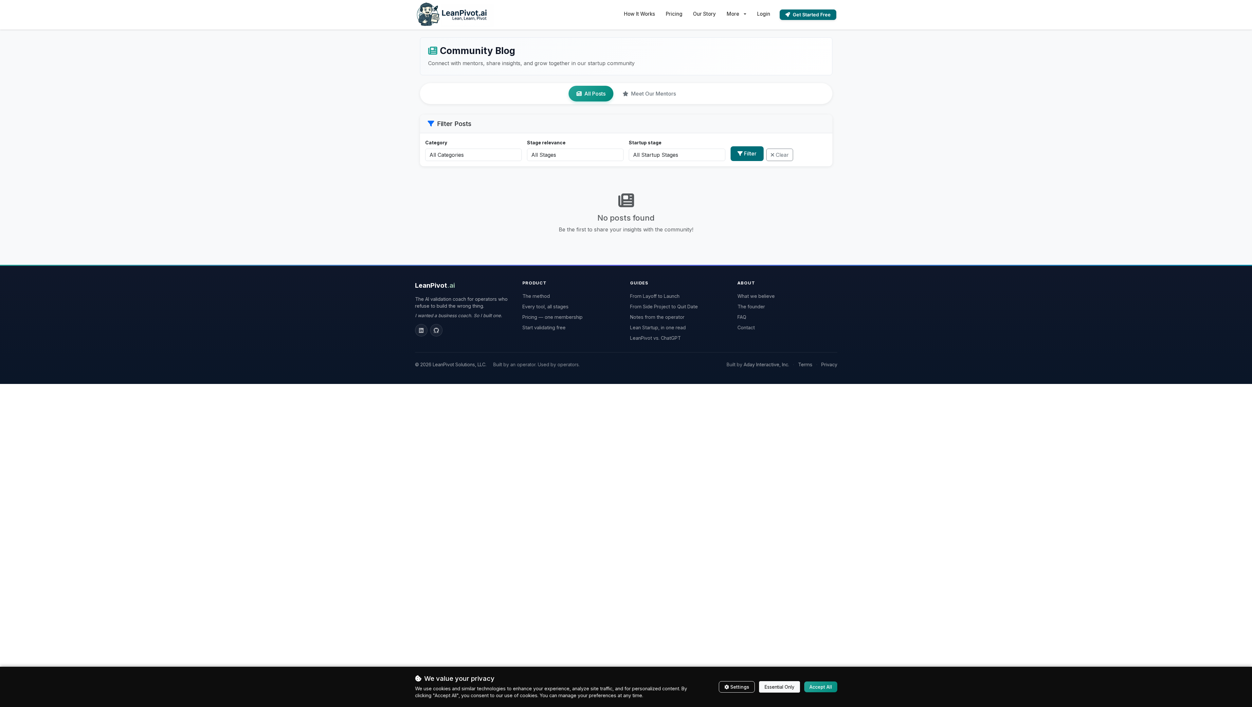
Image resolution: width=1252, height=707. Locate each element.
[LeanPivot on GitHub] (436, 330)
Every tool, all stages (545, 306)
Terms (805, 364)
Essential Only (779, 687)
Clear (782, 155)
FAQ (741, 317)
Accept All (820, 687)
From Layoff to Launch (655, 296)
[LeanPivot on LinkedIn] (421, 330)
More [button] (733, 14)
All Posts (595, 93)
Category (436, 142)
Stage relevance (546, 142)
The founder (751, 306)
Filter (750, 153)
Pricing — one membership (552, 317)
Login (763, 14)
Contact (746, 327)
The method (536, 296)
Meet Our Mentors (653, 93)
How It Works (639, 14)
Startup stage (645, 142)
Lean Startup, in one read (658, 327)
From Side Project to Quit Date (664, 306)
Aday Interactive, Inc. (766, 364)
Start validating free (544, 327)
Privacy (829, 364)
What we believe (756, 296)
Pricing (674, 14)
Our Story (704, 14)
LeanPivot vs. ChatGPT (655, 338)
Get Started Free (812, 14)
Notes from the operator (657, 317)
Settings (739, 687)
